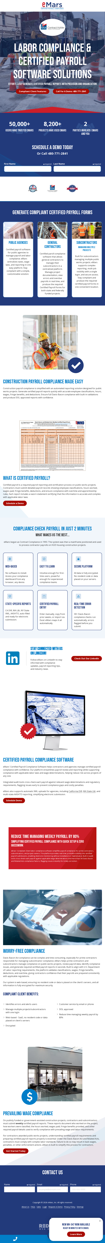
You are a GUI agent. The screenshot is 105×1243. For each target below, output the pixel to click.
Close (100, 1221)
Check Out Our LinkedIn (86, 658)
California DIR (75, 791)
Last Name (59, 163)
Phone (73, 1184)
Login (44, 1207)
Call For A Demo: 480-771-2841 (71, 91)
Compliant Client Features (32, 91)
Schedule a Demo (15, 503)
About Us (25, 1207)
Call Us (15, 1239)
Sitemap (80, 1207)
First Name (9, 163)
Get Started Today (15, 1151)
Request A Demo (55, 1207)
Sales (39, 1207)
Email (39, 1184)
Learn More (76, 1234)
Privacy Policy (69, 1207)
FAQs (33, 1207)
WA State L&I (89, 791)
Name (7, 1184)
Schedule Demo (14, 800)
